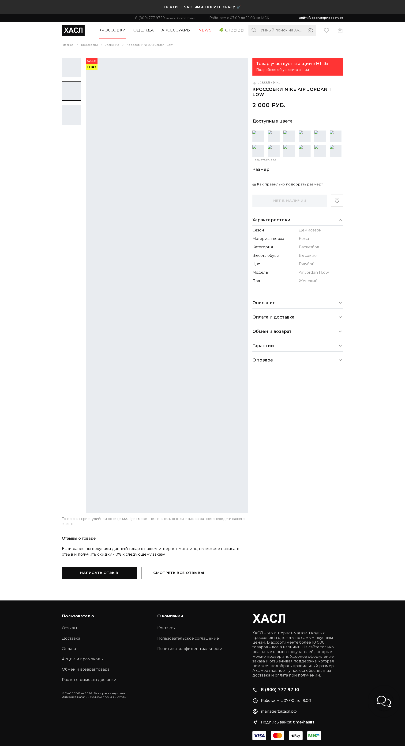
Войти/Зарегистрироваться (321, 17)
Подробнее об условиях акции (282, 70)
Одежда (143, 30)
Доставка (71, 638)
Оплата (69, 648)
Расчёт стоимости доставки (89, 679)
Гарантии (263, 345)
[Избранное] (326, 30)
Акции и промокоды (83, 659)
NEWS (205, 30)
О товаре (262, 359)
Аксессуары (176, 30)
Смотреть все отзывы (178, 572)
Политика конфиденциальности (189, 648)
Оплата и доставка (273, 316)
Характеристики (271, 219)
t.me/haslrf (303, 722)
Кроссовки (112, 30)
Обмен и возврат (272, 331)
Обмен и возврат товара (85, 669)
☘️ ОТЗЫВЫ (232, 30)
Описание (264, 302)
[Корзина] (340, 30)
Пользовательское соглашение (188, 638)
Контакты (166, 628)
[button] (384, 701)
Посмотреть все (264, 160)
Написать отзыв (99, 572)
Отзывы (69, 628)
